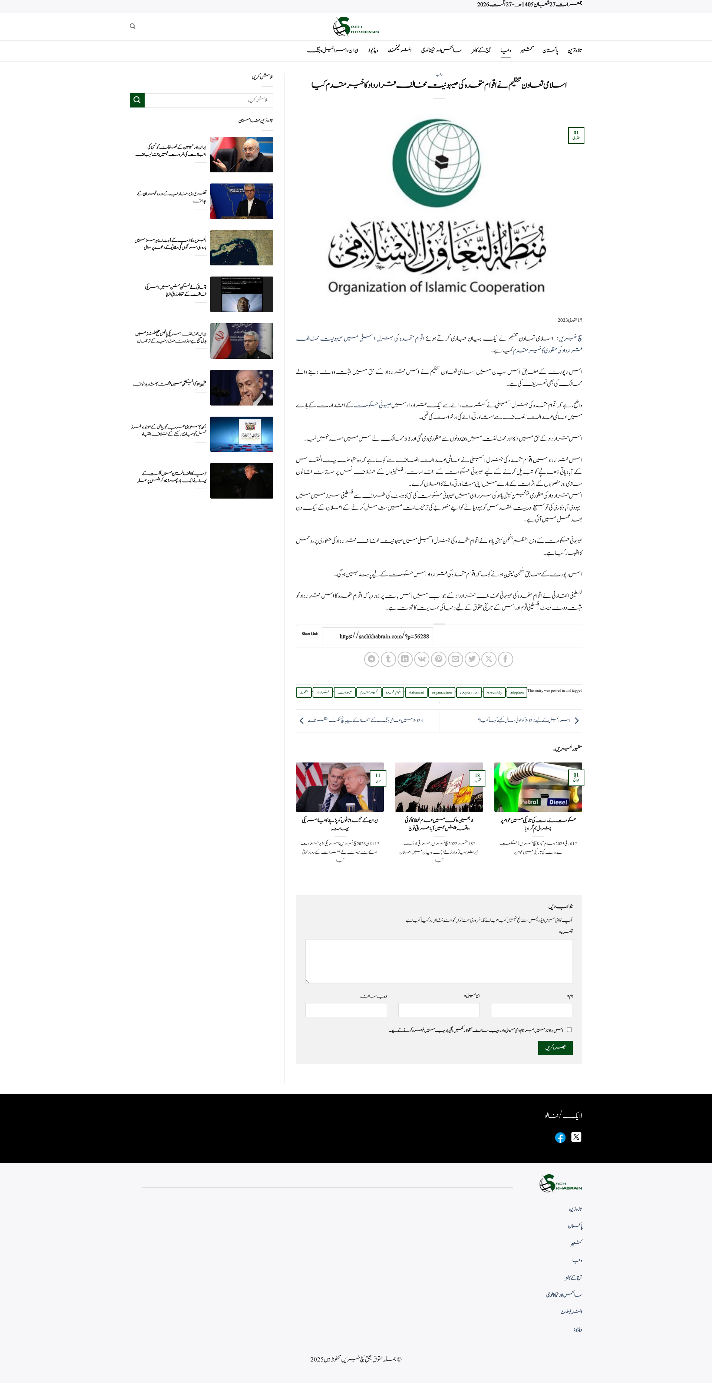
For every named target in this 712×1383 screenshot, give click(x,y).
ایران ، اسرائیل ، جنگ (332, 50)
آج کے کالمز (481, 50)
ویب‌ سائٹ (373, 996)
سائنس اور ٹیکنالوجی (441, 50)
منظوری (304, 692)
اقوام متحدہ (393, 692)
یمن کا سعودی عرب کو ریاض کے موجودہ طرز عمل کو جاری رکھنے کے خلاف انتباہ (169, 431)
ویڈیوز (373, 50)
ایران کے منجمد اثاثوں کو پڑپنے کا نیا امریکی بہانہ (340, 825)
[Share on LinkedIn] (405, 659)
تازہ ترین (575, 50)
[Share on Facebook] (505, 659)
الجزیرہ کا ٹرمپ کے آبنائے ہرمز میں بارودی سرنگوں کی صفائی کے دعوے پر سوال (171, 244)
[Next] (294, 823)
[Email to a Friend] (455, 659)
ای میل (472, 996)
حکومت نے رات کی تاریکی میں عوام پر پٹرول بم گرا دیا (538, 825)
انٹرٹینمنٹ (400, 50)
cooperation (469, 692)
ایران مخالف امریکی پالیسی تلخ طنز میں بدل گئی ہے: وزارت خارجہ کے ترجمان (171, 337)
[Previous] (583, 823)
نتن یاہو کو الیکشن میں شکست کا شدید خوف (170, 384)
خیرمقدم (369, 692)
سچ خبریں (570, 339)
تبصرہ (566, 932)
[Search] (132, 26)
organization (442, 692)
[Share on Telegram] (371, 659)
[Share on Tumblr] (388, 659)
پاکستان (550, 50)
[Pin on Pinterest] (438, 659)
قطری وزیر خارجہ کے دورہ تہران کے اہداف (172, 198)
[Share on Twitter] (472, 659)
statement (416, 692)
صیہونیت (344, 692)
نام (570, 996)
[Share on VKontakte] (421, 659)
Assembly (494, 692)
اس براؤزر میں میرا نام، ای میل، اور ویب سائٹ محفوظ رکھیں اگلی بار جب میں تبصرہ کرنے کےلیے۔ (476, 1030)
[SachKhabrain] (356, 26)
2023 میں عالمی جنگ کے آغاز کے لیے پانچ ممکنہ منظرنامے (365, 721)
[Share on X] (489, 659)
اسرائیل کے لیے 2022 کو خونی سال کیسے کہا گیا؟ (524, 721)
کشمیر (527, 50)
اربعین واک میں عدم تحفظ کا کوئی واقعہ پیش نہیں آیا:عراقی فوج (439, 825)
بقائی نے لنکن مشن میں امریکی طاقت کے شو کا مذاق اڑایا (176, 291)
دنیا (506, 50)
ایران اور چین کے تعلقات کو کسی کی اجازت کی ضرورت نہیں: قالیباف (171, 151)
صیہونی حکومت (372, 405)
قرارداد (322, 692)
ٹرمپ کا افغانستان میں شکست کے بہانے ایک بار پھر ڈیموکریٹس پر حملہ (172, 477)
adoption (517, 692)
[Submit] (137, 100)
